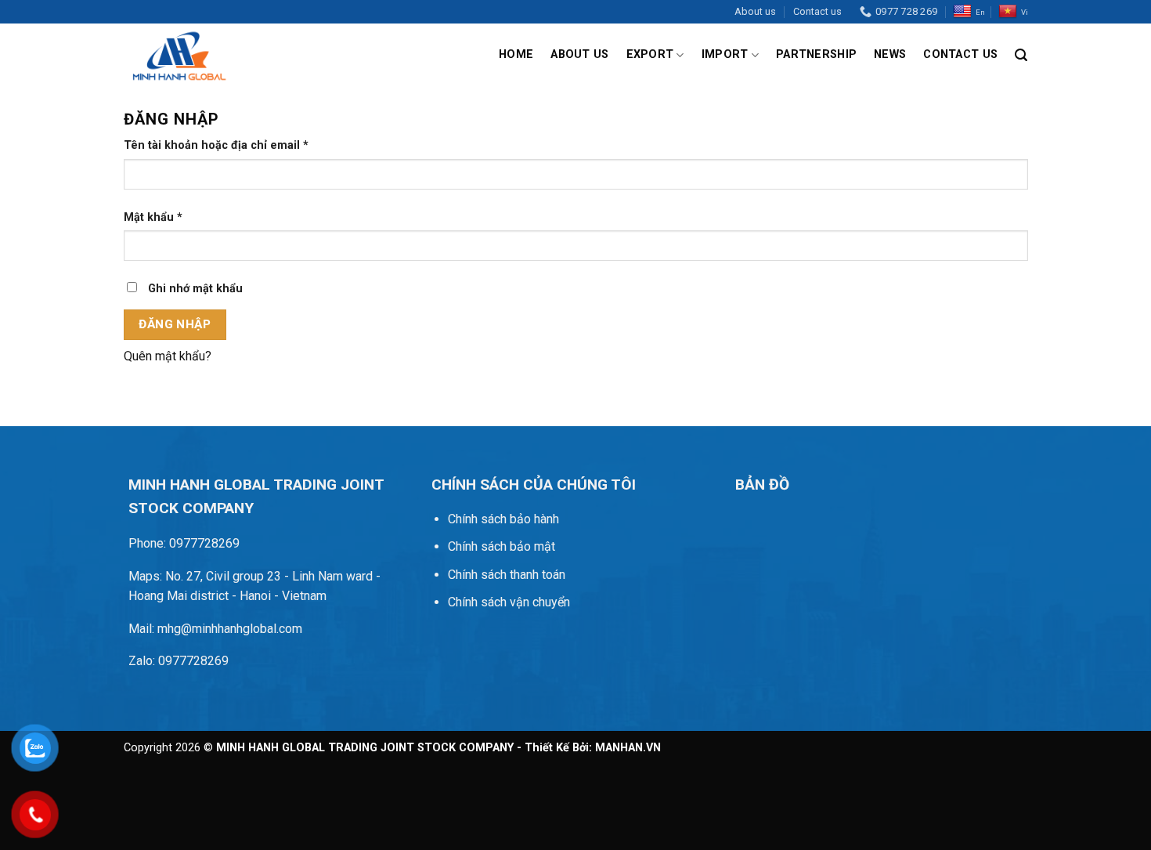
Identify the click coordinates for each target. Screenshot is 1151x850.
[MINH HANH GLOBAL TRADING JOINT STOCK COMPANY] (177, 55)
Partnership (816, 54)
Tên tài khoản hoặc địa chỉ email (229, 146)
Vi (1024, 12)
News (890, 54)
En (980, 12)
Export (650, 54)
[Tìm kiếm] (1021, 55)
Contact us (817, 11)
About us (755, 11)
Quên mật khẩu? (167, 356)
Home (516, 54)
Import (725, 54)
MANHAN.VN (628, 747)
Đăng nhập (175, 324)
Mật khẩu (166, 218)
